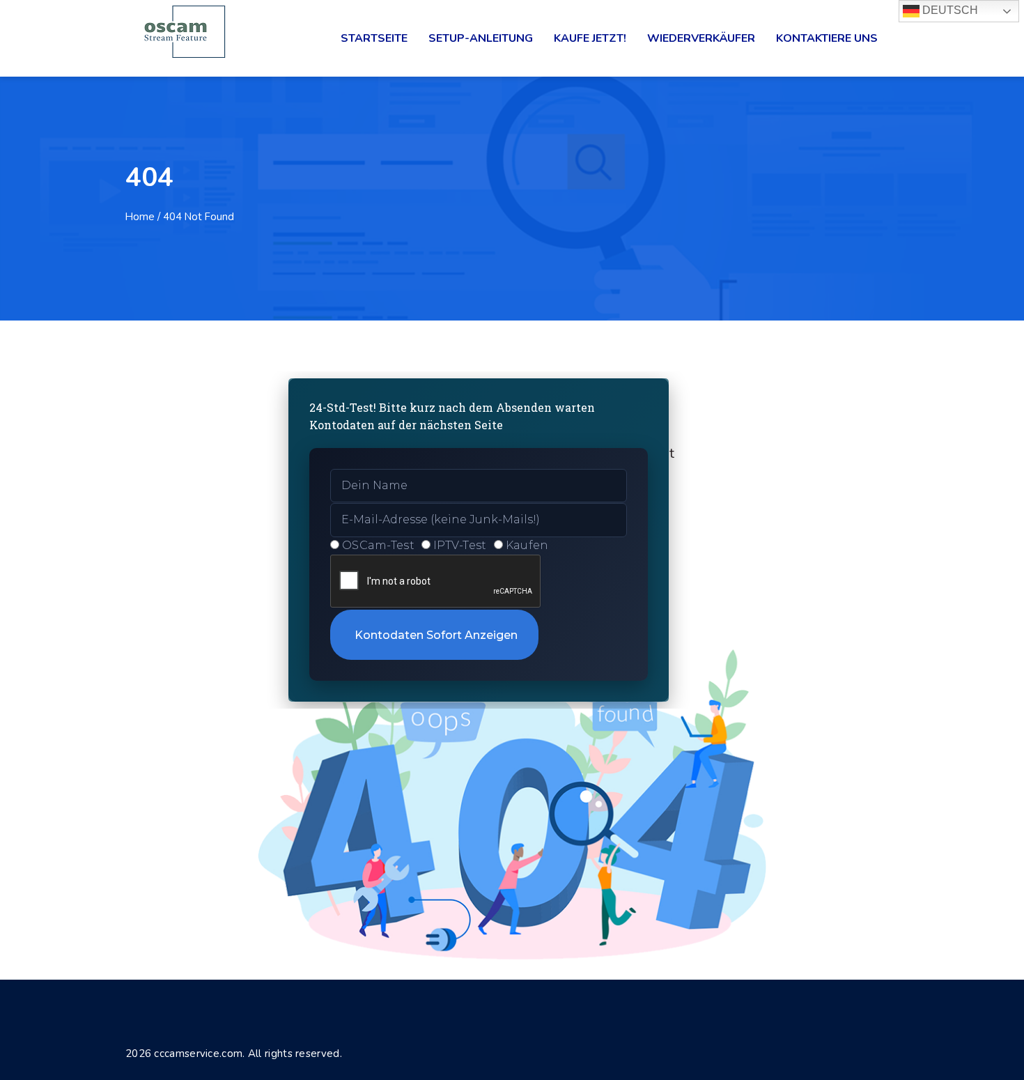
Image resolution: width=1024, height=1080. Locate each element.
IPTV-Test (460, 545)
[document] (512, 540)
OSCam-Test (378, 545)
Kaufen (527, 545)
